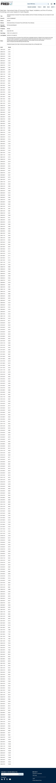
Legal (34, 778)
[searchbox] (37, 4)
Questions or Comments (37, 773)
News (44, 7)
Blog (48, 7)
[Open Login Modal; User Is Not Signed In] (54, 4)
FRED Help (35, 775)
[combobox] (37, 4)
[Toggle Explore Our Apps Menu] (51, 4)
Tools (39, 7)
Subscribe (20, 774)
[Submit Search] (48, 4)
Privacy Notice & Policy (37, 780)
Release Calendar (32, 7)
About (52, 7)
